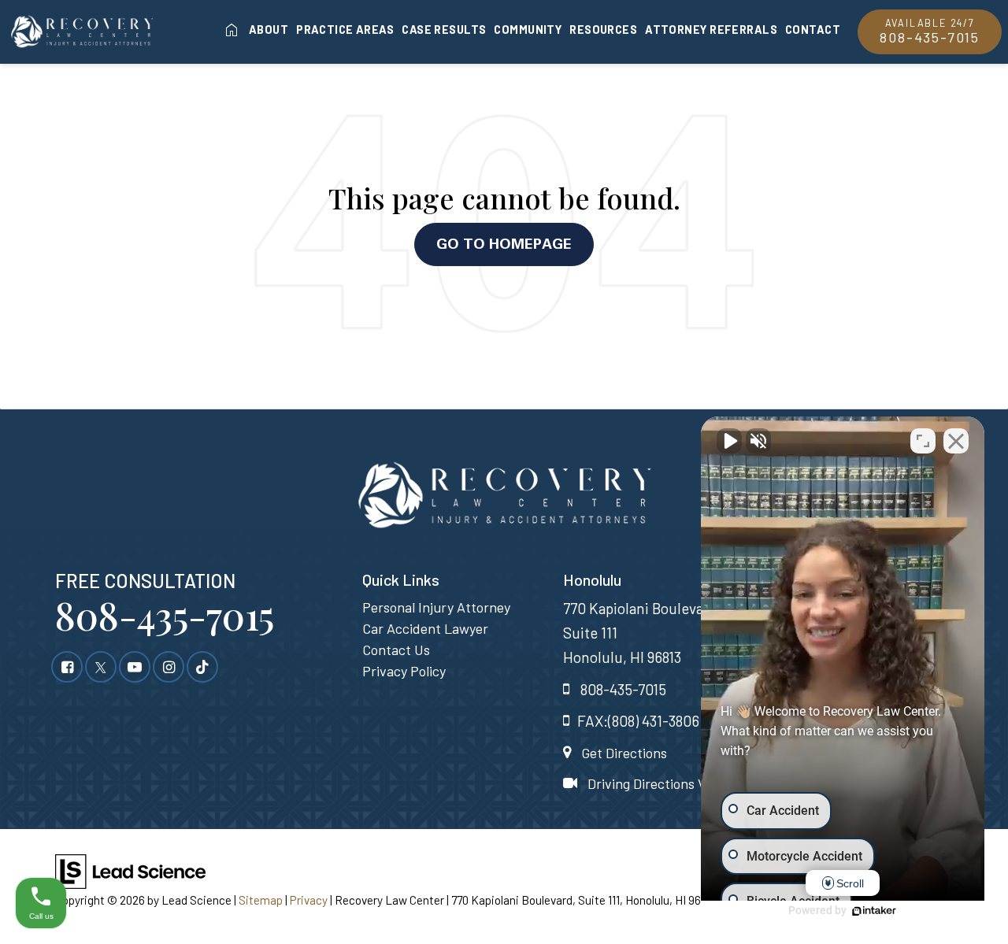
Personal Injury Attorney (436, 607)
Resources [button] (603, 28)
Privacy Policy (404, 670)
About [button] (268, 28)
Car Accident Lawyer (425, 628)
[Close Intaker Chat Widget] (956, 440)
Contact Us (396, 649)
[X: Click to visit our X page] (101, 666)
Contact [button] (812, 28)
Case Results (444, 28)
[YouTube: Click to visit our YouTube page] (134, 666)
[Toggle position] (923, 440)
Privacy (309, 900)
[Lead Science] (130, 869)
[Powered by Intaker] (874, 911)
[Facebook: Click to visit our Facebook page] (67, 666)
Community (527, 28)
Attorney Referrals (711, 28)
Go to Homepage (504, 243)
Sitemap (261, 900)
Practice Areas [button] (345, 28)
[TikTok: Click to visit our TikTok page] (202, 666)
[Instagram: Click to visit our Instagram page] (168, 666)
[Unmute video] (729, 440)
